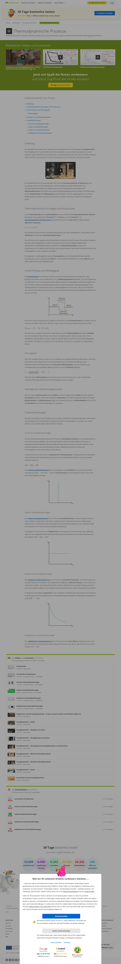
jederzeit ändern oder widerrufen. (40, 906)
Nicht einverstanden (61, 931)
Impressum (67, 942)
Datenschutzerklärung (70, 891)
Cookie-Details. (89, 891)
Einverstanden (61, 916)
